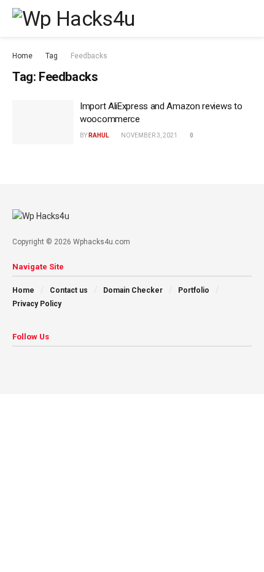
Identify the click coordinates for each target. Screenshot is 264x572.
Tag (51, 56)
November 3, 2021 (148, 135)
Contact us (69, 290)
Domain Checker (133, 290)
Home (22, 56)
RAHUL (98, 135)
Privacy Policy (36, 304)
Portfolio (193, 290)
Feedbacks (89, 56)
